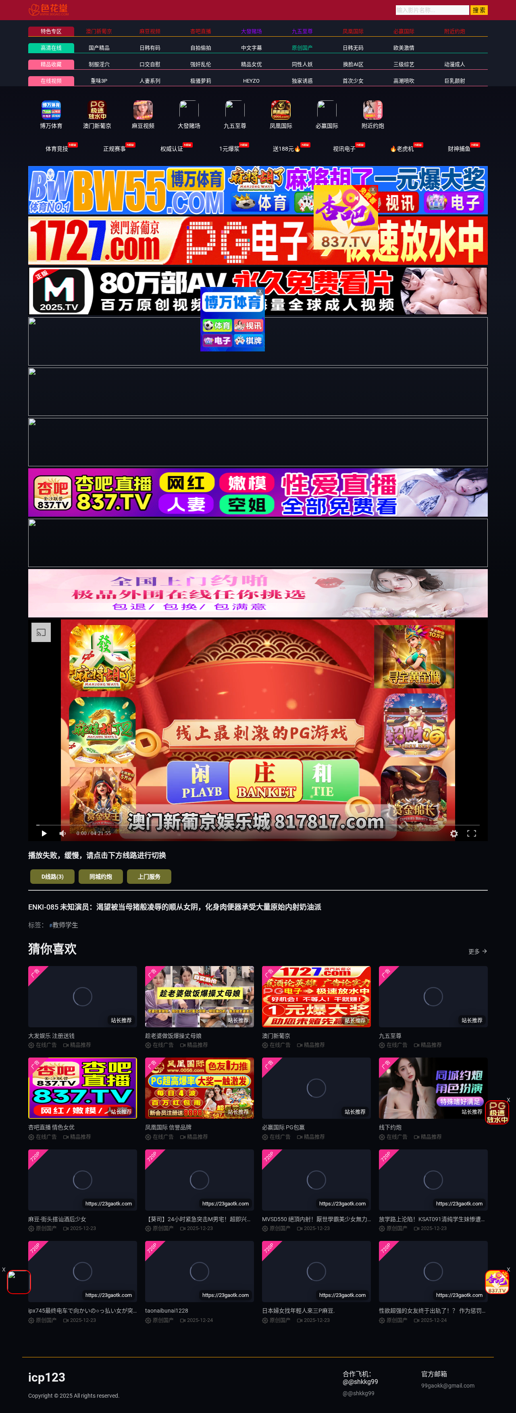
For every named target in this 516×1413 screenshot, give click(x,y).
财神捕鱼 (459, 148)
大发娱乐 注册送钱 (51, 1036)
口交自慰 (149, 64)
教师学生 (65, 925)
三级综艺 (403, 64)
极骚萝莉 (200, 81)
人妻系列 (149, 81)
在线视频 (51, 81)
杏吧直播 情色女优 (51, 1127)
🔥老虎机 (402, 148)
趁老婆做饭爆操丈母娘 (173, 1036)
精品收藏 (51, 64)
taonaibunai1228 (166, 1310)
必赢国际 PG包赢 (283, 1127)
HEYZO (251, 81)
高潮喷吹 (403, 81)
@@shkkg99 (359, 1393)
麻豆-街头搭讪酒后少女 (57, 1219)
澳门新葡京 (276, 1036)
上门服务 (149, 876)
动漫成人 (454, 64)
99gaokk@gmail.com (447, 1385)
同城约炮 (100, 876)
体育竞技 (57, 148)
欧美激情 (403, 48)
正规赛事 (114, 148)
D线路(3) (53, 876)
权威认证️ (171, 148)
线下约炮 (390, 1127)
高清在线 (51, 48)
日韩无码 (353, 48)
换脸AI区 (353, 64)
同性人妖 (302, 64)
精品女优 (251, 64)
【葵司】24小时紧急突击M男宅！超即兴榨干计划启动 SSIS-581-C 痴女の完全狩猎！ (250, 1219)
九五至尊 (390, 1036)
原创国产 (302, 48)
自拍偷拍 (200, 48)
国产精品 (99, 48)
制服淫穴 (99, 64)
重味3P (99, 81)
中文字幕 (251, 48)
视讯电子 (344, 148)
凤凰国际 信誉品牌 (168, 1127)
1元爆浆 (229, 148)
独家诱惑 (302, 81)
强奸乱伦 (200, 64)
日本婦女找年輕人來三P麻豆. (298, 1310)
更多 (474, 951)
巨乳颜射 (454, 81)
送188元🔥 (287, 148)
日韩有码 (149, 48)
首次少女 (353, 81)
